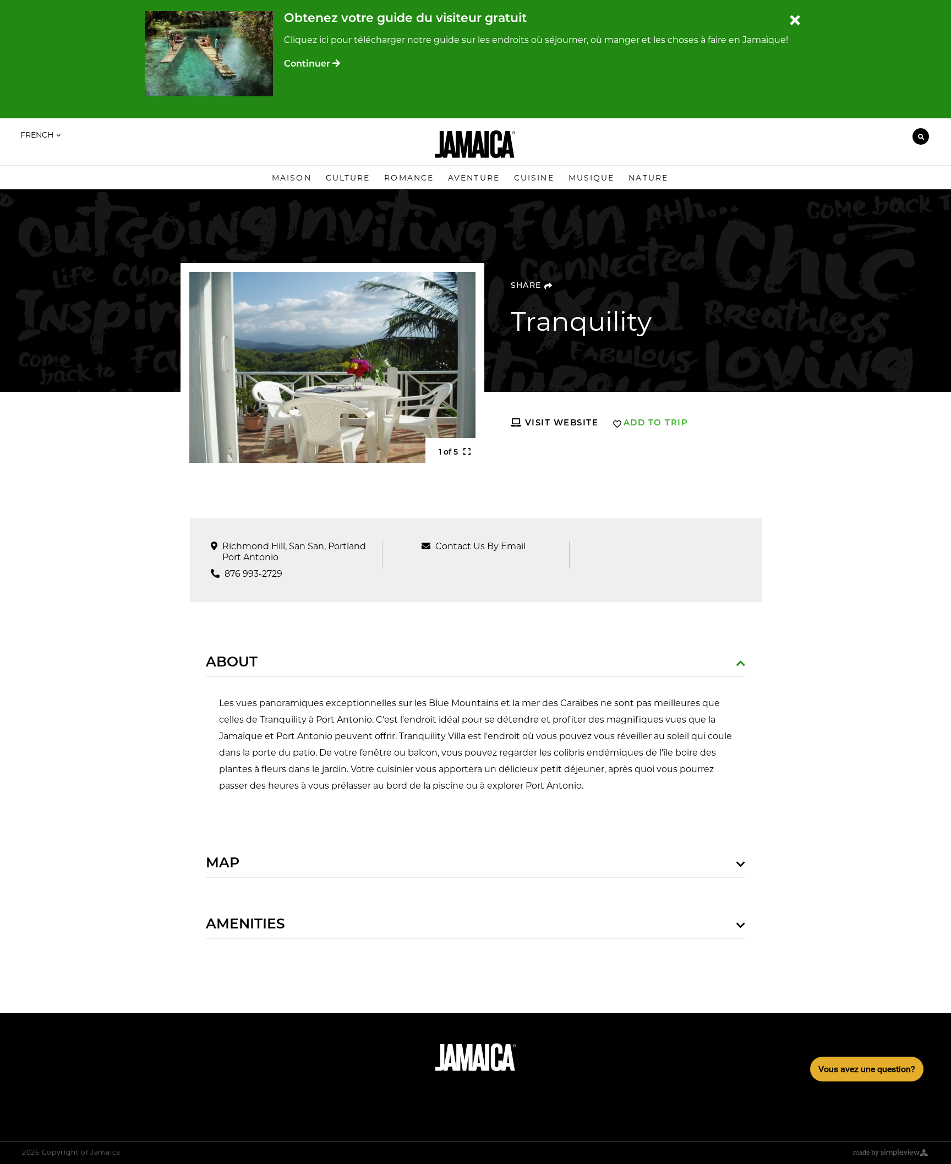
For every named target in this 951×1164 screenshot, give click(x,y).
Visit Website (560, 423)
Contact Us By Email (480, 546)
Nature (648, 178)
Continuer (308, 64)
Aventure (474, 178)
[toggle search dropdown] (920, 136)
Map (222, 864)
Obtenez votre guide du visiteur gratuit (405, 19)
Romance (409, 178)
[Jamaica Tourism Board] (475, 144)
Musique (592, 178)
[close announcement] (795, 21)
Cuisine (534, 178)
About (232, 663)
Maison (291, 178)
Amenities (245, 925)
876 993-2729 (253, 574)
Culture (348, 178)
